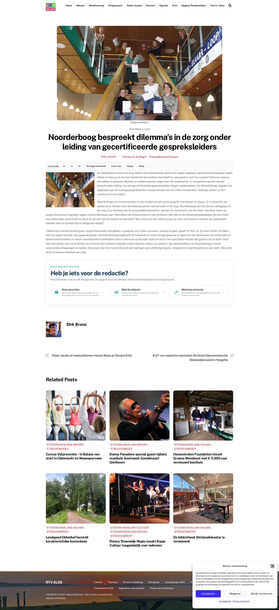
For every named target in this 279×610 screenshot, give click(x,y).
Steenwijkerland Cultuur (129, 527)
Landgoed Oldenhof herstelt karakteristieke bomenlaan (67, 539)
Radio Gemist (134, 5)
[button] (272, 566)
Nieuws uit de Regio (134, 156)
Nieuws (81, 5)
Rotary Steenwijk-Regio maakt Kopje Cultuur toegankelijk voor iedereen (137, 543)
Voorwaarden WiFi (175, 582)
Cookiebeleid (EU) (103, 588)
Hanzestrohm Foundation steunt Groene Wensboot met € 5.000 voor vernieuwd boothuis (200, 458)
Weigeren (234, 593)
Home (69, 5)
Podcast (150, 5)
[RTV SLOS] (51, 9)
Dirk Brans (108, 156)
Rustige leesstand (96, 166)
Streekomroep (96, 5)
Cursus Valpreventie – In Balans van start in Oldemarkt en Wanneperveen (74, 456)
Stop (141, 166)
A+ (79, 166)
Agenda (163, 5)
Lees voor (116, 166)
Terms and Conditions (161, 588)
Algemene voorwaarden (131, 588)
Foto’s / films (217, 5)
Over (174, 5)
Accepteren (208, 593)
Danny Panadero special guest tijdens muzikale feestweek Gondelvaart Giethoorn (138, 458)
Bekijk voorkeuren (261, 593)
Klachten (113, 582)
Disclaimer (154, 582)
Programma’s (115, 5)
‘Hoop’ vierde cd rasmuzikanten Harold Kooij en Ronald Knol (91, 355)
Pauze (130, 166)
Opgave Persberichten (193, 5)
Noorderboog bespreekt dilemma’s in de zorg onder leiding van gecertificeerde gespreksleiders (139, 141)
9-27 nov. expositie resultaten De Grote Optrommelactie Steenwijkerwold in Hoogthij (190, 357)
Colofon (98, 582)
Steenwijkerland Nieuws (163, 156)
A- (64, 166)
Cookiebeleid (225, 601)
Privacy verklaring (241, 601)
